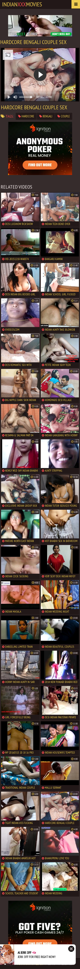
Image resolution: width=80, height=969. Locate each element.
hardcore (27, 116)
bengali (47, 116)
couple (65, 116)
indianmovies (22, 4)
